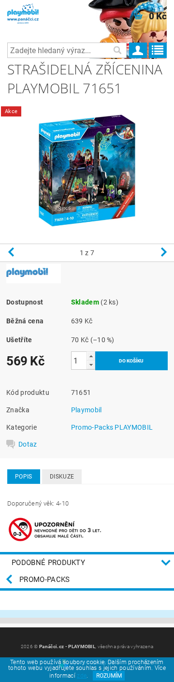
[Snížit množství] (91, 364)
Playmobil (86, 410)
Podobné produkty (48, 562)
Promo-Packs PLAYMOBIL (112, 427)
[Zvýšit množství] (91, 356)
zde (82, 675)
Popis (23, 476)
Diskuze (62, 476)
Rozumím (109, 675)
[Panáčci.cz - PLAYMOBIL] (30, 12)
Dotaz (27, 444)
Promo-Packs (44, 579)
